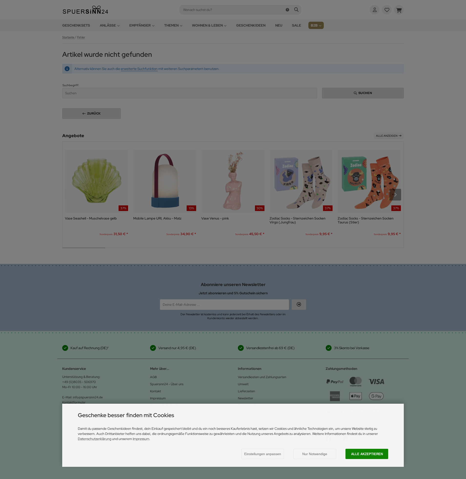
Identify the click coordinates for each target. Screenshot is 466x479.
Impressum (141, 439)
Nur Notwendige (314, 454)
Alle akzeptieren (367, 454)
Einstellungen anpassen (262, 454)
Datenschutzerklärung (94, 439)
